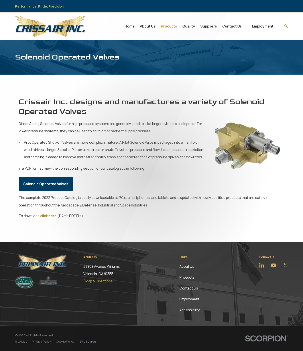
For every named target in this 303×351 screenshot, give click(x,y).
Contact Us (188, 288)
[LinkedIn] (261, 265)
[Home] (50, 26)
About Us (186, 266)
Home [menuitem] (130, 26)
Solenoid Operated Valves (45, 183)
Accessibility (189, 309)
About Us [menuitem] (147, 26)
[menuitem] (21, 342)
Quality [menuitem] (188, 26)
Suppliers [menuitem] (208, 26)
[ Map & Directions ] (99, 281)
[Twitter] (285, 265)
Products (187, 277)
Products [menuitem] (169, 26)
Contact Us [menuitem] (232, 26)
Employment (262, 26)
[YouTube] (273, 265)
